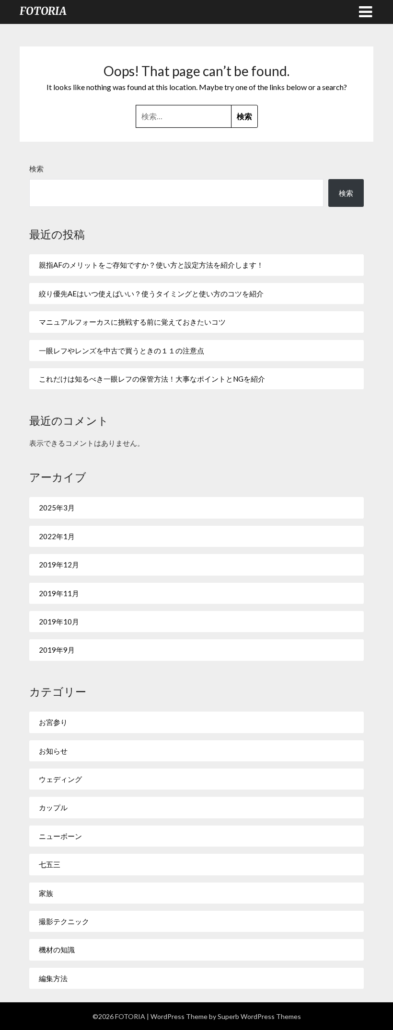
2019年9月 (57, 649)
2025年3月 (57, 507)
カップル (53, 807)
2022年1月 (57, 536)
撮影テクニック (64, 921)
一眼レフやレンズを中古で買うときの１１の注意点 (121, 350)
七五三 (49, 864)
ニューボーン (60, 836)
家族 (46, 893)
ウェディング (60, 779)
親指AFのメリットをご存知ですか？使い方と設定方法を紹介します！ (151, 264)
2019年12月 (59, 564)
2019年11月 (59, 593)
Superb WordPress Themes (259, 1016)
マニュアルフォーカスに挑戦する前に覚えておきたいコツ (132, 321)
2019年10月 (59, 621)
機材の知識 (57, 949)
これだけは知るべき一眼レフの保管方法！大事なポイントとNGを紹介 (152, 378)
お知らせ (53, 751)
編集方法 (53, 978)
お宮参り (53, 722)
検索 (36, 168)
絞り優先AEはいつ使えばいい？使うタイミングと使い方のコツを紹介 (151, 293)
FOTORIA (43, 11)
